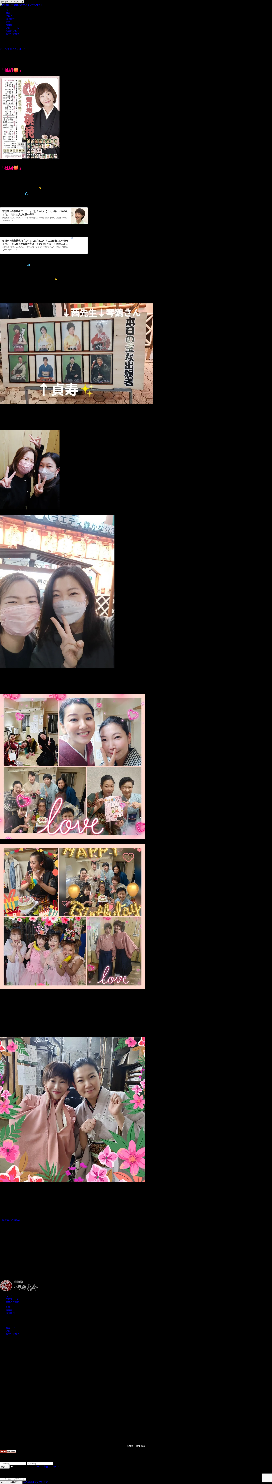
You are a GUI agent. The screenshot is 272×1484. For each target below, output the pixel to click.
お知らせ (10, 13)
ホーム (9, 10)
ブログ (9, 16)
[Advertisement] (85, 1258)
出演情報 (10, 19)
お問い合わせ (12, 34)
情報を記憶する (21, 1466)
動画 (8, 22)
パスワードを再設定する (11, 1482)
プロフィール (12, 28)
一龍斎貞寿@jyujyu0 (10, 1220)
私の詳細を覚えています (35, 1482)
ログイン (4, 1467)
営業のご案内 (12, 31)
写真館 (9, 25)
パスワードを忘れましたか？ (45, 1466)
